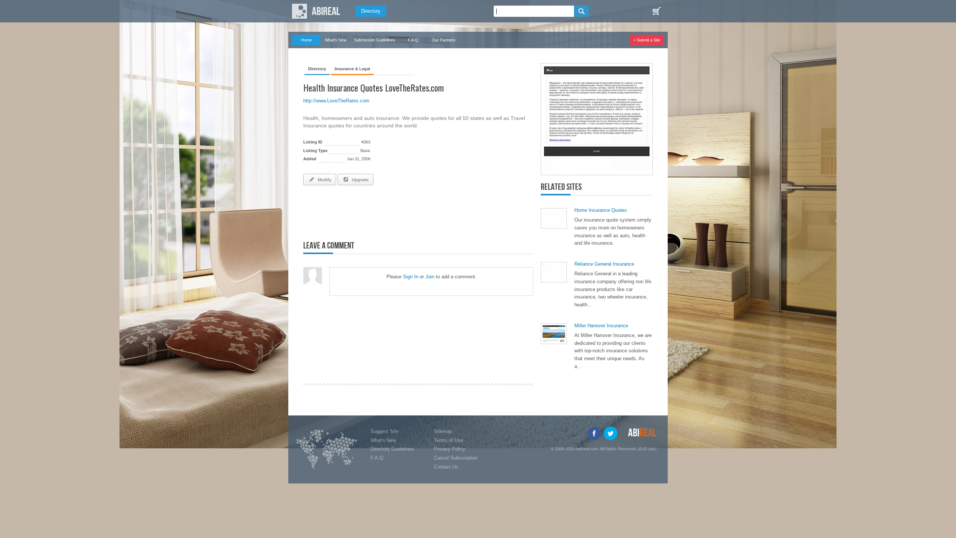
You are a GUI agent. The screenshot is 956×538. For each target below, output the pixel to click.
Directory (371, 11)
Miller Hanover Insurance (601, 325)
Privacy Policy (449, 449)
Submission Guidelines (374, 40)
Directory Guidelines (392, 449)
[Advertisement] (390, 211)
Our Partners (444, 40)
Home (306, 40)
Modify (323, 179)
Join (429, 276)
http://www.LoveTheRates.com (336, 100)
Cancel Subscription (455, 458)
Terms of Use (448, 440)
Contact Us (446, 467)
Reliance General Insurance (604, 264)
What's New (336, 40)
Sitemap (443, 431)
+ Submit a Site (646, 40)
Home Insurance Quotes (600, 210)
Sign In (410, 276)
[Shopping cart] (656, 11)
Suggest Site (384, 431)
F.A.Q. (413, 40)
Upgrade (359, 179)
